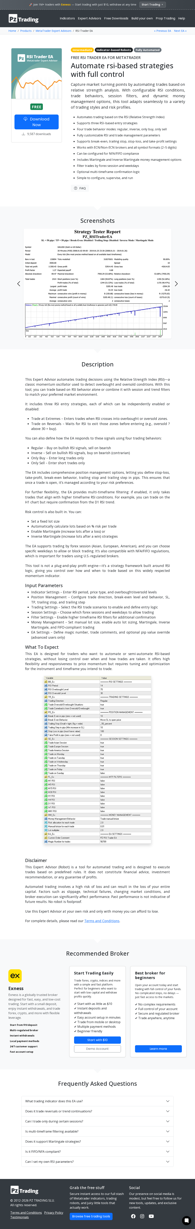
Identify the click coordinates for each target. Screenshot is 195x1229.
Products (26, 31)
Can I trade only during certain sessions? (54, 1121)
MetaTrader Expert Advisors (53, 31)
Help (181, 18)
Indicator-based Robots (114, 50)
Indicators (67, 18)
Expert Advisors (89, 18)
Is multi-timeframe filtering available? (51, 1131)
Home (12, 31)
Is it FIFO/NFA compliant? (43, 1151)
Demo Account (97, 1049)
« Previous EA (162, 31)
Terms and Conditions (101, 921)
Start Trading (151, 4)
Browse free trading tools (91, 1216)
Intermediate (82, 50)
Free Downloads (116, 18)
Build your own (142, 18)
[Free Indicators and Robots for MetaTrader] (23, 18)
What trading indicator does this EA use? (54, 1101)
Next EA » (180, 31)
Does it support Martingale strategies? (53, 1141)
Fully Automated (148, 50)
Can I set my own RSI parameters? (49, 1162)
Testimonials (19, 1217)
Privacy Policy (53, 1213)
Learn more (158, 1049)
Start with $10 (97, 1040)
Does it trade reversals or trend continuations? (58, 1111)
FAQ (81, 188)
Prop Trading (165, 18)
